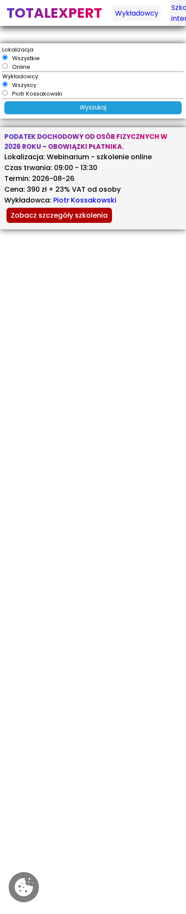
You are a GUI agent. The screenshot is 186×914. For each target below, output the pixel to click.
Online (21, 67)
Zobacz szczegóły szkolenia (59, 215)
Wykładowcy (136, 13)
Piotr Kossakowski (37, 94)
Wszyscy (24, 85)
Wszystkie (26, 58)
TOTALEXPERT (54, 13)
